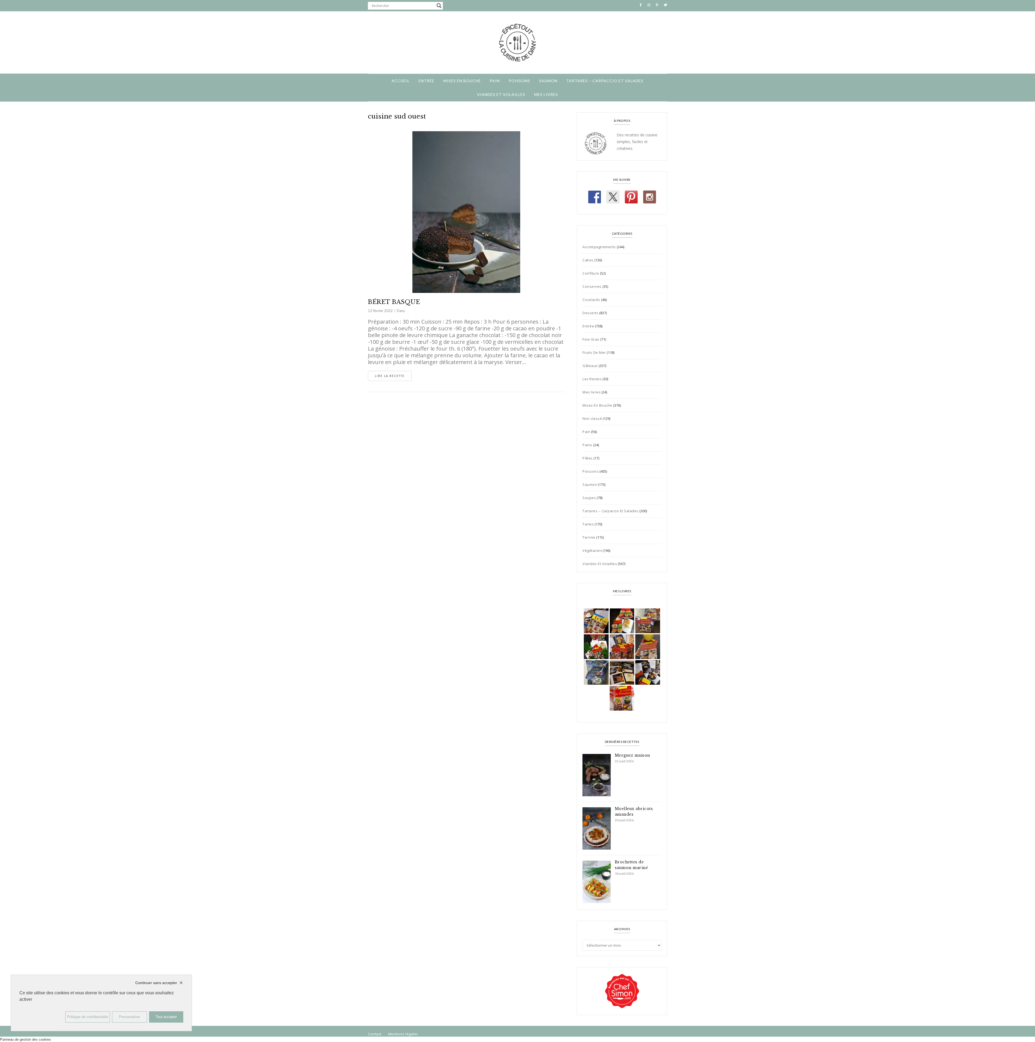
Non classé (592, 418)
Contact (374, 1033)
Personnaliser (129, 1017)
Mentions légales (403, 1033)
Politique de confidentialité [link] (87, 1017)
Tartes (588, 524)
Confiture (590, 273)
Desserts (590, 312)
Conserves (592, 286)
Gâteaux (590, 365)
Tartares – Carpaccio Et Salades (604, 80)
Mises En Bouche (462, 80)
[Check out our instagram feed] (649, 197)
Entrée (426, 80)
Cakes (588, 260)
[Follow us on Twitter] (612, 197)
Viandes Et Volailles (501, 94)
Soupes (589, 497)
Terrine (588, 537)
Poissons (519, 80)
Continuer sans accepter (156, 983)
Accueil (401, 80)
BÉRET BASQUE (394, 302)
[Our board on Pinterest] (631, 197)
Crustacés (591, 299)
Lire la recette (390, 376)
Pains (587, 444)
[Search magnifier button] (439, 5)
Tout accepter (166, 1017)
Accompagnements (599, 246)
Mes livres (546, 94)
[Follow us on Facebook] (594, 197)
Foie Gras (590, 339)
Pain (495, 80)
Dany (401, 311)
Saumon (548, 80)
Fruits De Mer (594, 352)
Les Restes (592, 378)
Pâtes (587, 458)
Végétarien (592, 550)
